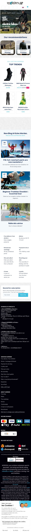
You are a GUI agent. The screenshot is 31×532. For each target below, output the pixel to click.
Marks (2, 396)
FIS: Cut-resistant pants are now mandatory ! (15, 161)
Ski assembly (4, 371)
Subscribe (23, 295)
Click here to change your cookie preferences (13, 412)
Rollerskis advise (15, 223)
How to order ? (5, 376)
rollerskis (5, 471)
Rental (2, 401)
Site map (28, 454)
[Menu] (16, 432)
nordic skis (5, 479)
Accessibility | (22, 454)
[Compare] (13, 74)
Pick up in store (5, 369)
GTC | (2, 454)
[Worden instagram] (4, 351)
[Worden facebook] (7, 351)
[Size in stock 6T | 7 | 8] (8, 98)
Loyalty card (4, 366)
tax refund (4, 384)
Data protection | (8, 454)
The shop (3, 394)
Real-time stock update (7, 374)
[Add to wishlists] (13, 70)
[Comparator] (19, 7)
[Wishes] (15, 7)
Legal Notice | (15, 454)
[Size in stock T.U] (23, 98)
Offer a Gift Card (5, 387)
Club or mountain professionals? (9, 379)
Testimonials (4, 404)
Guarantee (4, 382)
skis (23, 500)
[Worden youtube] (10, 351)
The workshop (4, 399)
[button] (7, 7)
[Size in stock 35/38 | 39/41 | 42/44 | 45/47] (8, 74)
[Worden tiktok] (2, 351)
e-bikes (10, 471)
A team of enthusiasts (7, 407)
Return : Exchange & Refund (8, 361)
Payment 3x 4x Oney (6, 364)
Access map (4, 313)
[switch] (14, 434)
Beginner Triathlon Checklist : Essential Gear (15, 193)
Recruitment (4, 409)
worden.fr (5, 334)
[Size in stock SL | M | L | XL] (23, 74)
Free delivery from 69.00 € (8, 359)
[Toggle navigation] (3, 7)
